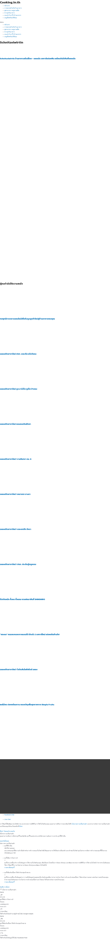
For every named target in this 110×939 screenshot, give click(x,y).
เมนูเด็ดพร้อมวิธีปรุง (10, 17)
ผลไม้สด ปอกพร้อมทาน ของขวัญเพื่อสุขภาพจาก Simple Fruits (27, 704)
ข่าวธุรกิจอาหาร (9, 13)
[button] (55, 22)
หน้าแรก (7, 5)
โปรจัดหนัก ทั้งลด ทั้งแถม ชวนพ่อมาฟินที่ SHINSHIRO (22, 599)
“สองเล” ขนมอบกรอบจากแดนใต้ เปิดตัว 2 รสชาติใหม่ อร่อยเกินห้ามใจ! (30, 634)
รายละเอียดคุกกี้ (9, 867)
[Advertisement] (48, 158)
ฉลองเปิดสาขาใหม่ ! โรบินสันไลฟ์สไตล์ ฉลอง (18, 669)
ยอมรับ (12, 831)
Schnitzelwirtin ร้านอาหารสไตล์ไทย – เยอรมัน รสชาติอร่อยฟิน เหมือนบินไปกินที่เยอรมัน (37, 58)
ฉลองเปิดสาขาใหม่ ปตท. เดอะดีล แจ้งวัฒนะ (18, 353)
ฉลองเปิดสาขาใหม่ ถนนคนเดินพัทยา (15, 424)
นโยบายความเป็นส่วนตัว (79, 824)
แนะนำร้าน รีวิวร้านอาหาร (12, 15)
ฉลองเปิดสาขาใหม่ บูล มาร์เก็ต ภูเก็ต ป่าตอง (18, 388)
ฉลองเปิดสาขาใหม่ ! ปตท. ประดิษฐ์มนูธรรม (18, 564)
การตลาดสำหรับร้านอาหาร (13, 8)
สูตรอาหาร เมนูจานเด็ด (11, 10)
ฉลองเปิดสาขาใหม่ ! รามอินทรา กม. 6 (15, 459)
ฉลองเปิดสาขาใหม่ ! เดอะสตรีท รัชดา (15, 529)
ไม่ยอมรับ (7, 831)
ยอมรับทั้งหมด (4, 841)
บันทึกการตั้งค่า (5, 887)
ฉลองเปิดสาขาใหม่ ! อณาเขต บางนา (15, 494)
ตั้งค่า (21, 826)
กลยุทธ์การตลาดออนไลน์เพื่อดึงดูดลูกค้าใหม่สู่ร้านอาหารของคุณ (27, 318)
